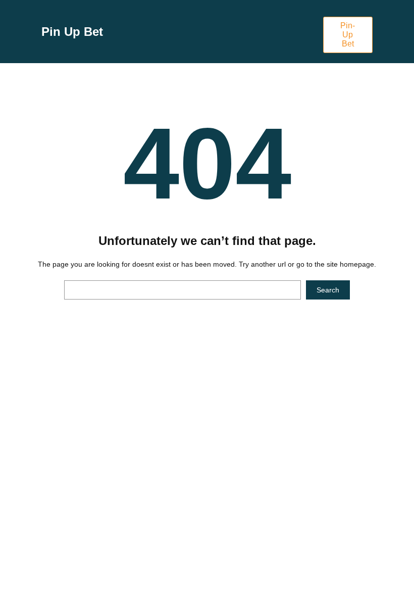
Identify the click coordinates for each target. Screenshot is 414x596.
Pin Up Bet (72, 31)
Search (328, 290)
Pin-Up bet (347, 34)
